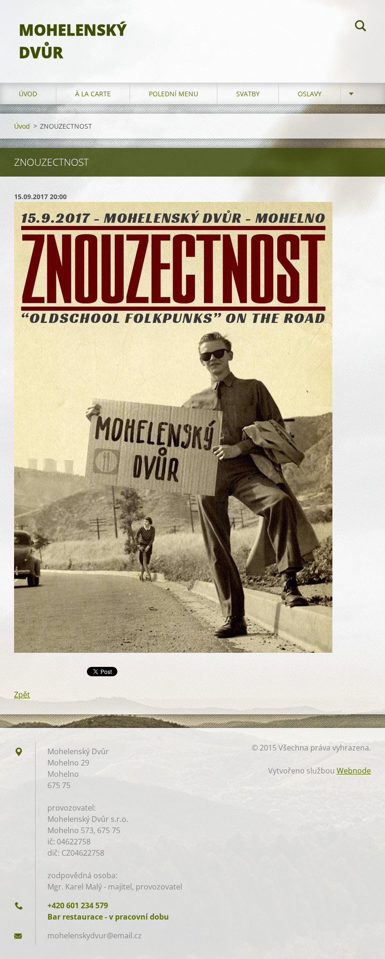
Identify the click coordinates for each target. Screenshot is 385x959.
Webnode (354, 771)
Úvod (28, 93)
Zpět (22, 694)
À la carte (93, 93)
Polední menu (173, 93)
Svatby (248, 93)
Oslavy (310, 93)
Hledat (360, 27)
